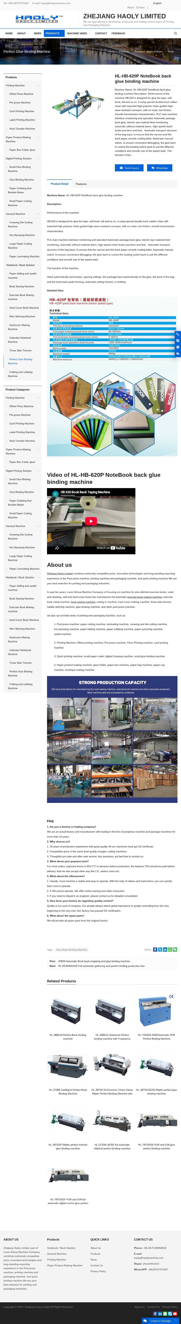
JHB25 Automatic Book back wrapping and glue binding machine (94, 961)
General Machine (15, 213)
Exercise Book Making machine (21, 297)
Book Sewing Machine (21, 286)
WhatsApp (162, 168)
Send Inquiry (132, 168)
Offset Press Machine (21, 93)
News (93, 1259)
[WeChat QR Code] (178, 354)
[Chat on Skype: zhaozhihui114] (178, 341)
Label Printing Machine (22, 119)
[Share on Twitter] (160, 950)
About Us (95, 1248)
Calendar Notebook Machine (19, 339)
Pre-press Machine (20, 102)
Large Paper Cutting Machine (20, 245)
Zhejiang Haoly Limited (60, 573)
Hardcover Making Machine (19, 327)
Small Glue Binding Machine (19, 169)
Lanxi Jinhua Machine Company (21, 1252)
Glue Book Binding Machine (71, 949)
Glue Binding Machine (21, 179)
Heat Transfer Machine (22, 128)
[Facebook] (155, 1315)
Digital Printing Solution (19, 158)
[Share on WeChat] (175, 950)
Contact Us (96, 1265)
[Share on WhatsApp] (170, 950)
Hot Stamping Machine (22, 235)
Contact (140, 7)
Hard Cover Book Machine (24, 307)
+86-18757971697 (18, 3)
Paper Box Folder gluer (22, 149)
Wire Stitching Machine (22, 316)
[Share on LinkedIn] (165, 950)
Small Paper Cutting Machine (20, 203)
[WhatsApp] (165, 1315)
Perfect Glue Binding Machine (27, 51)
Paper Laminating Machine (24, 256)
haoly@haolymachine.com (55, 3)
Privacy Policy (98, 1271)
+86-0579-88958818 (154, 1248)
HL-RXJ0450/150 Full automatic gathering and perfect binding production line (101, 966)
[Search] (175, 33)
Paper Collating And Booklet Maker (19, 190)
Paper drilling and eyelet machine (22, 275)
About (130, 7)
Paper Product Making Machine (18, 139)
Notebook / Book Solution (148, 51)
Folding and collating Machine (20, 374)
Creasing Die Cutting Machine (20, 224)
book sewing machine (83, 602)
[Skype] (170, 1315)
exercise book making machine (144, 597)
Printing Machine (15, 85)
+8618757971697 (158, 1269)
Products (124, 51)
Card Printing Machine (21, 111)
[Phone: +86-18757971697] (178, 334)
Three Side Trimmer (20, 350)
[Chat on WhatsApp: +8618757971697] (178, 347)
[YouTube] (175, 1315)
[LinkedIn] (160, 1315)
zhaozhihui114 (151, 1263)
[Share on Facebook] (155, 950)
